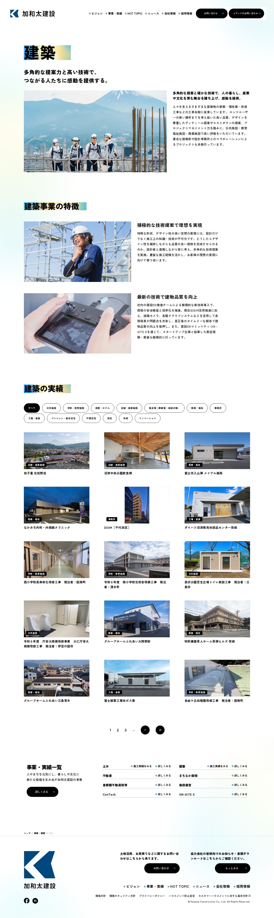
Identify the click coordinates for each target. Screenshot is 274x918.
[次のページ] (145, 730)
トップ (27, 833)
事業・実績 (39, 833)
